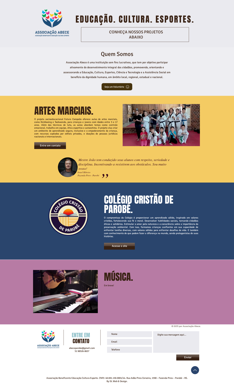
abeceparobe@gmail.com (82, 348)
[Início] (195, 370)
